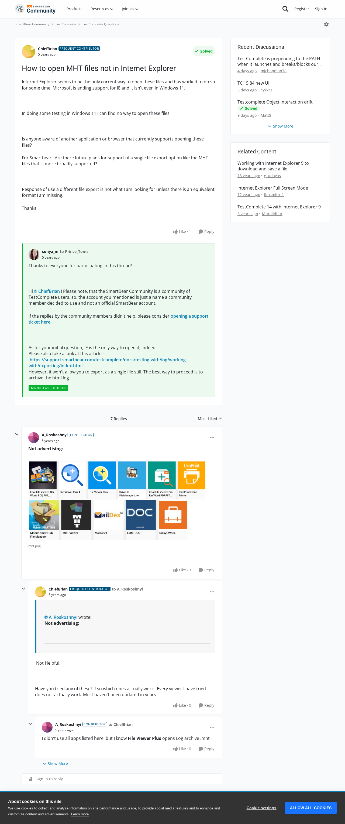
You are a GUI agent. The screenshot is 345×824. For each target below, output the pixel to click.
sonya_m (50, 251)
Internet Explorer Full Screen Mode (272, 188)
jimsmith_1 (274, 194)
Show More (58, 763)
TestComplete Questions (100, 24)
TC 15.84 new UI (253, 83)
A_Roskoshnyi (55, 434)
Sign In (321, 8)
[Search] (285, 9)
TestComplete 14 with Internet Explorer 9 (279, 207)
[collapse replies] (16, 434)
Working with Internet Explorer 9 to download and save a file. (273, 166)
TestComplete (65, 24)
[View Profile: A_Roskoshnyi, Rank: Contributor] (33, 437)
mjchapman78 (274, 70)
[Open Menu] (326, 24)
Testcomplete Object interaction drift (275, 102)
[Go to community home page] (35, 9)
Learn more (80, 814)
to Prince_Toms (74, 251)
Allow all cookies (311, 808)
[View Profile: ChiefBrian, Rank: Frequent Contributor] (28, 51)
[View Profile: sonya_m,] (34, 254)
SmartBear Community (32, 24)
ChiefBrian (47, 48)
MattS (266, 115)
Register (301, 8)
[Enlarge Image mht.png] (117, 500)
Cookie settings (262, 808)
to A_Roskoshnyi (127, 589)
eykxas (266, 89)
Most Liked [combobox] (210, 418)
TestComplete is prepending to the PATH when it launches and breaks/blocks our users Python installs (278, 61)
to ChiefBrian (120, 724)
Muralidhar (272, 213)
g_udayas (272, 175)
